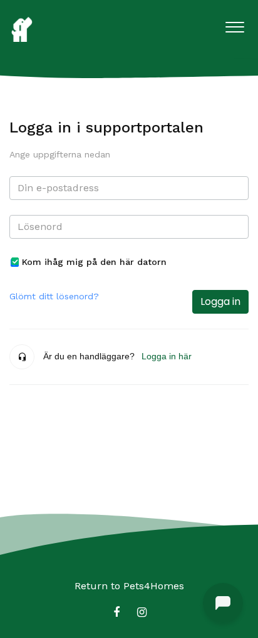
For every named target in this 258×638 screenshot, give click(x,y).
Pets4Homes (153, 586)
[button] (234, 24)
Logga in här (167, 356)
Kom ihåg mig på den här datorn (94, 262)
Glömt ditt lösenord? (54, 296)
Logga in (220, 301)
